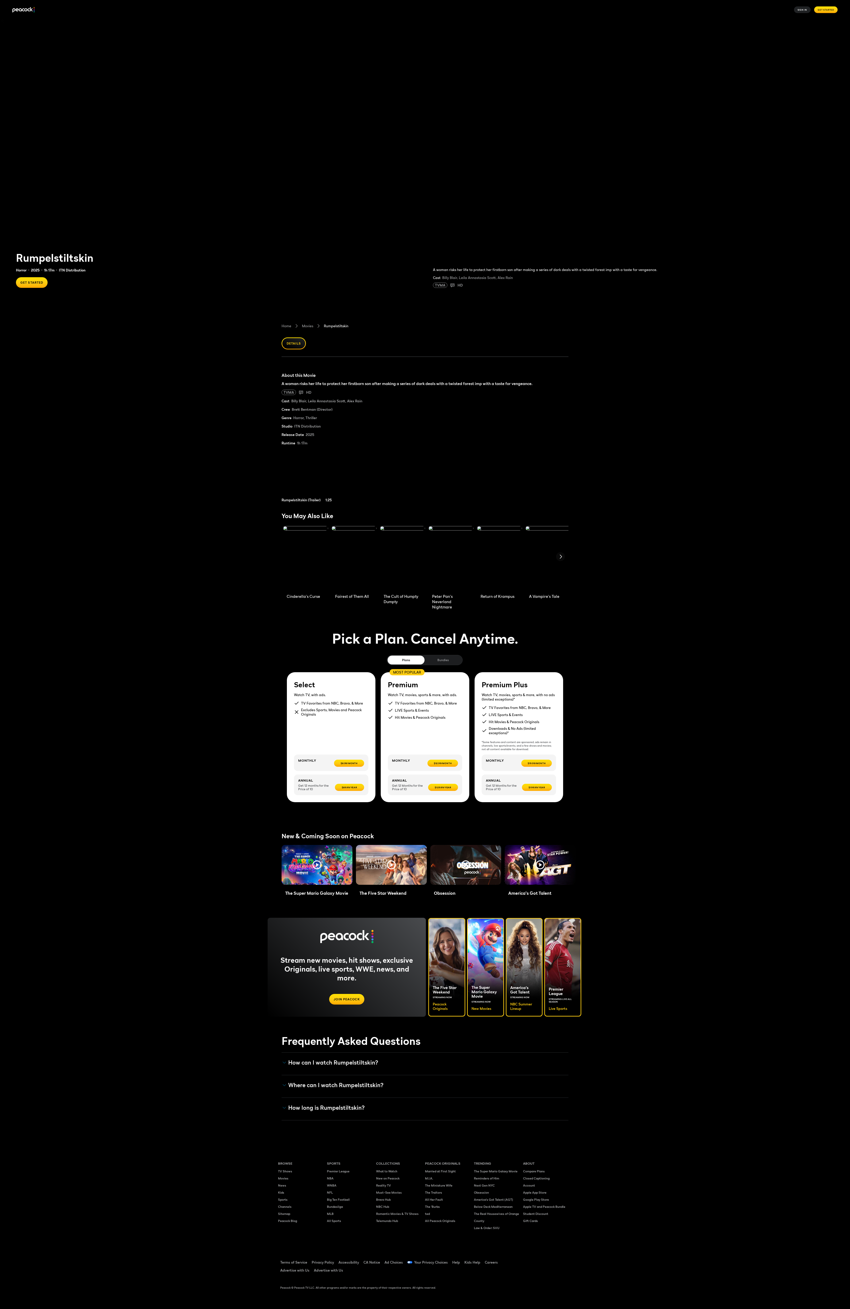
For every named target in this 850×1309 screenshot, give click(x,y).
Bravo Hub (383, 1199)
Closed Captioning (536, 1178)
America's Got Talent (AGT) (493, 1199)
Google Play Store (536, 1199)
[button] (317, 865)
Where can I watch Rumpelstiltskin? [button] (336, 1085)
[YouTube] (552, 1259)
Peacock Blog (287, 1221)
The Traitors (433, 1192)
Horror (21, 270)
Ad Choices (393, 1262)
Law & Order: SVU (486, 1228)
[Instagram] (563, 1259)
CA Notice (371, 1262)
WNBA (331, 1185)
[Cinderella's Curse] (305, 558)
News (282, 1185)
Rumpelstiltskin (336, 326)
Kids (281, 1192)
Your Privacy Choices (431, 1262)
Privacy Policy (323, 1262)
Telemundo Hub (387, 1221)
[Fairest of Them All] (354, 558)
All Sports (334, 1221)
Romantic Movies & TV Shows (397, 1214)
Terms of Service (293, 1262)
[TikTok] (540, 1259)
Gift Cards (530, 1221)
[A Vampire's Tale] (547, 558)
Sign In (802, 9)
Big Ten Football (338, 1199)
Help (456, 1262)
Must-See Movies (389, 1192)
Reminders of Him (486, 1178)
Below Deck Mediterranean (493, 1206)
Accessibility (348, 1262)
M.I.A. (429, 1178)
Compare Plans (534, 1171)
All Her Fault (434, 1199)
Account (529, 1185)
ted (427, 1214)
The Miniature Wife (438, 1185)
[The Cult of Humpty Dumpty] (402, 558)
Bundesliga (335, 1206)
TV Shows (285, 1171)
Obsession (481, 1192)
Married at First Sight (440, 1171)
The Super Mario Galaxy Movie (496, 1171)
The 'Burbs (432, 1206)
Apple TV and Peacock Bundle (544, 1206)
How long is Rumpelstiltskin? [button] (326, 1107)
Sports (283, 1199)
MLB (330, 1214)
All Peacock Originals (440, 1221)
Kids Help (472, 1262)
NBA (330, 1178)
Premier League (338, 1171)
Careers (491, 1262)
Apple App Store (535, 1192)
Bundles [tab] (443, 660)
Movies (307, 326)
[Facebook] (529, 1259)
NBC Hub (382, 1206)
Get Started (826, 9)
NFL (330, 1192)
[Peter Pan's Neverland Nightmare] (451, 558)
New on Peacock (388, 1178)
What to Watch (386, 1171)
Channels (285, 1206)
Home (286, 326)
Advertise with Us (294, 1270)
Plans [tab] (406, 660)
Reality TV (383, 1185)
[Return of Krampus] (499, 558)
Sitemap (284, 1214)
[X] (529, 1272)
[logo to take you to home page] (23, 10)
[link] (316, 476)
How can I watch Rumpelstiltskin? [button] (333, 1062)
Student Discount (535, 1214)
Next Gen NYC (484, 1185)
